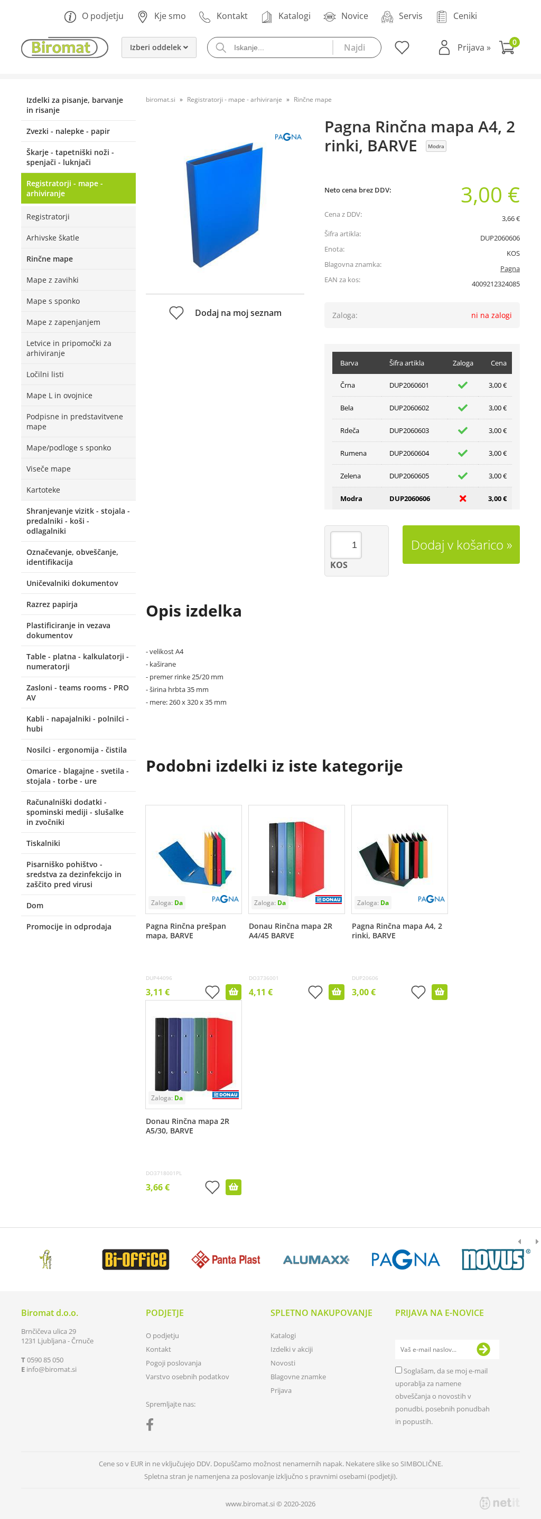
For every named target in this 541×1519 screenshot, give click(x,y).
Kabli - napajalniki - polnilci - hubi (77, 724)
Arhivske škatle (52, 238)
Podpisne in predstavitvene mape (74, 421)
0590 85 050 (45, 1359)
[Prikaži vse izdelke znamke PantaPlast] (226, 1259)
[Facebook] (152, 1426)
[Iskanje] (356, 47)
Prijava (474, 47)
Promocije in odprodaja (68, 926)
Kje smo (170, 16)
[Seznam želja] (400, 51)
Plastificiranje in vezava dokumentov (68, 630)
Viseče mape (48, 469)
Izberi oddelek (156, 47)
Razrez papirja (52, 604)
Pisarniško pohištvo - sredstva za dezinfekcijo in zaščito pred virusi (74, 874)
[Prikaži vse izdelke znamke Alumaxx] (316, 1259)
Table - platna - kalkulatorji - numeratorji (77, 661)
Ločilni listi (45, 374)
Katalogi (294, 16)
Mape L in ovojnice (59, 395)
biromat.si (160, 99)
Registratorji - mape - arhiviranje (64, 188)
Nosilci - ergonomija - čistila (76, 750)
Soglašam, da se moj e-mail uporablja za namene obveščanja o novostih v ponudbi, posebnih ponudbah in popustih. (442, 1396)
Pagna (510, 268)
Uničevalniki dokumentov (72, 583)
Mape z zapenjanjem (63, 322)
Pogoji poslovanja (173, 1363)
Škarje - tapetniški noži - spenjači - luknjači (70, 157)
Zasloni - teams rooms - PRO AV (77, 692)
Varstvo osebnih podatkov (187, 1376)
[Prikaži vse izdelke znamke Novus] (496, 1259)
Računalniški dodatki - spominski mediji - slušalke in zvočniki (75, 812)
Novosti (282, 1363)
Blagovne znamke (298, 1376)
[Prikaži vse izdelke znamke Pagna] (406, 1259)
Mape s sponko (53, 301)
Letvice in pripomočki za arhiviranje (68, 348)
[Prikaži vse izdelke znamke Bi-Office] (135, 1259)
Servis (411, 16)
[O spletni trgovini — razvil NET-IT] (500, 1503)
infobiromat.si (51, 1369)
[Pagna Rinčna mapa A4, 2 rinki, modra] (225, 204)
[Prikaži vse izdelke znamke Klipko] (46, 1259)
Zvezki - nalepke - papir (68, 131)
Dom (34, 905)
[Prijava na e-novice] (483, 1350)
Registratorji (48, 216)
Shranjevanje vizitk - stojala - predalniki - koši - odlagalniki (78, 521)
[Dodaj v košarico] (233, 992)
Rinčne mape (49, 259)
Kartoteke (43, 490)
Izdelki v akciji (291, 1349)
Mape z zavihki (52, 280)
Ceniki (465, 16)
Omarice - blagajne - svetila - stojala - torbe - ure (77, 776)
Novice (354, 16)
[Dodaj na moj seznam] (212, 993)
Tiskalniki (43, 843)
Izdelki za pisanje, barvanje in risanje (74, 105)
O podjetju (103, 16)
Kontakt (232, 16)
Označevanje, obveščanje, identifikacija (72, 557)
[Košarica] (509, 49)
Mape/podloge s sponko (68, 448)
